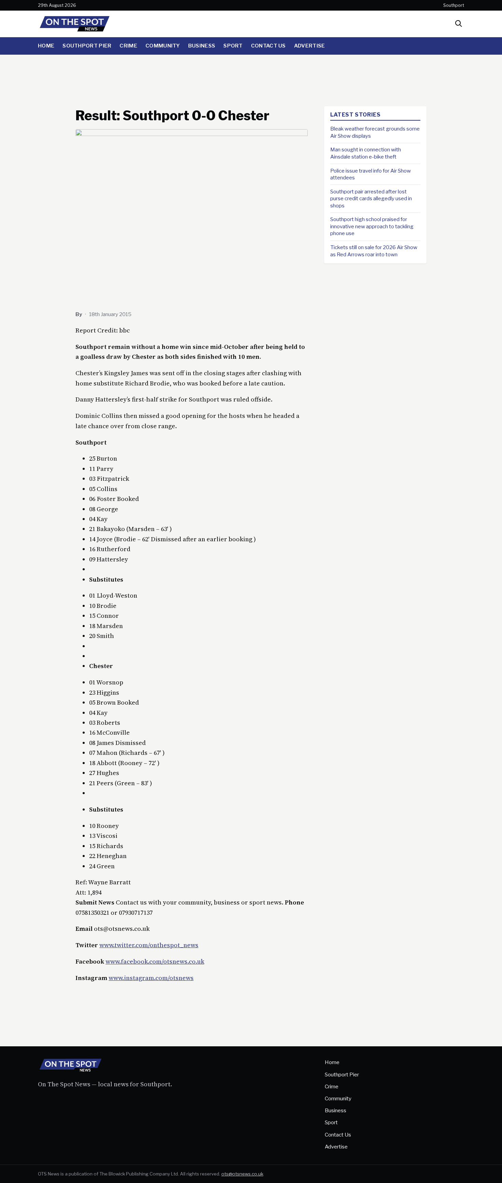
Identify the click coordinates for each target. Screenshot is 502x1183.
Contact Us (268, 45)
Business (201, 45)
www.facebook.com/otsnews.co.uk (155, 961)
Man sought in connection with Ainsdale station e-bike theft (365, 153)
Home (46, 45)
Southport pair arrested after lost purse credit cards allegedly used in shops (371, 198)
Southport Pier (86, 45)
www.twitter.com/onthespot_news (148, 945)
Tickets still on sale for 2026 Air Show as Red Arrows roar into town (373, 251)
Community (162, 45)
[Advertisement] (251, 78)
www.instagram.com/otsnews (151, 978)
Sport (233, 45)
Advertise (309, 45)
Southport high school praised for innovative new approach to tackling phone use (372, 226)
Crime (128, 45)
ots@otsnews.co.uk (242, 1174)
